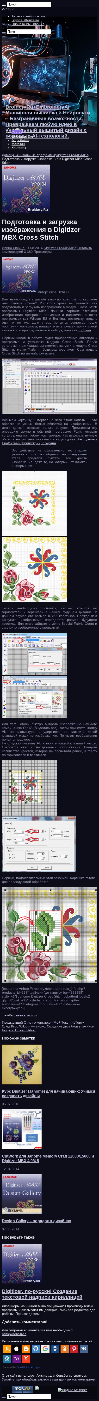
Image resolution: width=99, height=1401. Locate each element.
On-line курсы (22, 136)
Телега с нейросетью (28, 16)
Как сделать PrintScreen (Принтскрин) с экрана (49, 441)
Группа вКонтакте (25, 20)
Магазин (18, 144)
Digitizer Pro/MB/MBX (72, 155)
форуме (85, 330)
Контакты (19, 148)
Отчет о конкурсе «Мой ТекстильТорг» (43, 1022)
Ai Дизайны (20, 140)
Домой (7, 155)
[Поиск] (4, 5)
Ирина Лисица (13, 248)
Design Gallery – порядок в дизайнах (36, 1221)
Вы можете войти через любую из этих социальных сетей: (47, 1341)
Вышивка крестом (23, 1015)
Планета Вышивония (28, 24)
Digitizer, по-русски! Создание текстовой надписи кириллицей (42, 1294)
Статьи (17, 132)
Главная (18, 128)
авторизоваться (14, 1334)
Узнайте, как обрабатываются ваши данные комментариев (48, 1379)
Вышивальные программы (34, 155)
